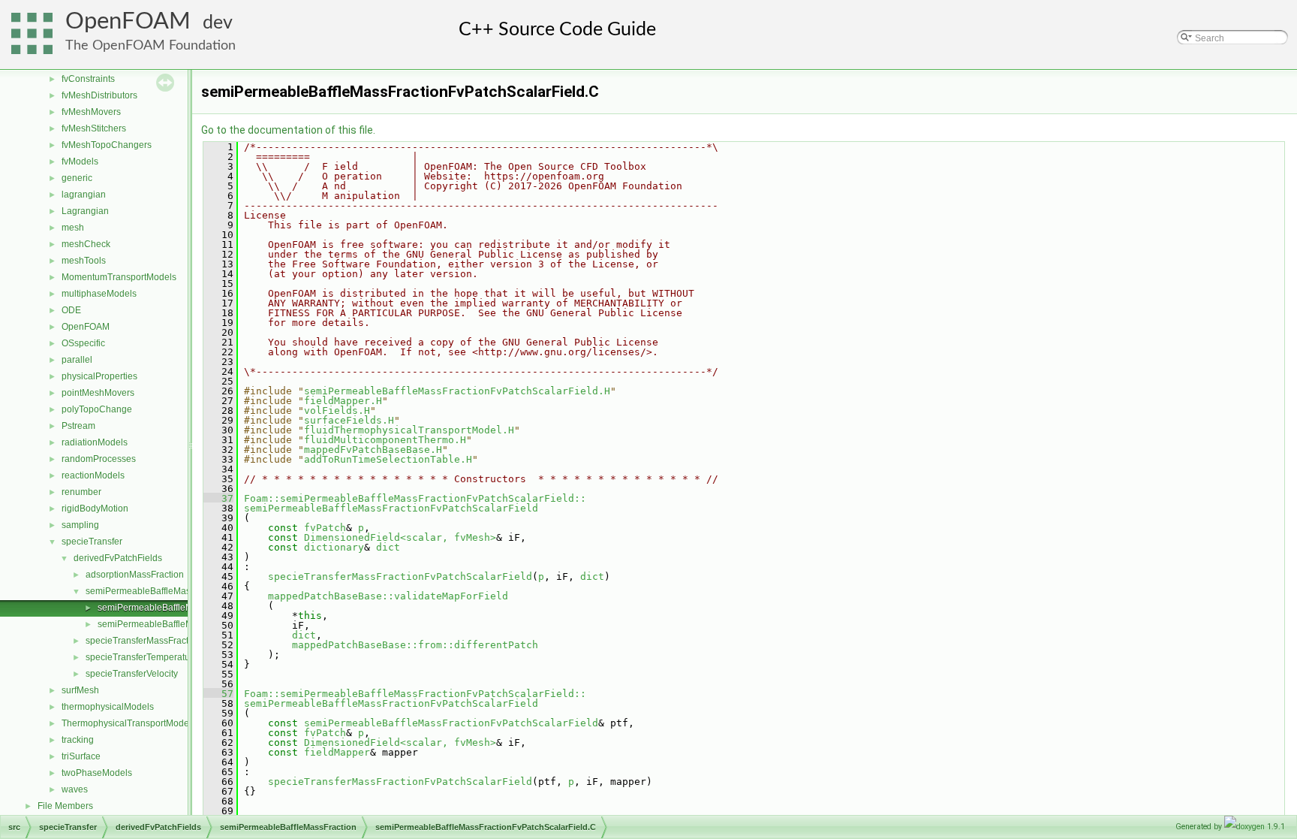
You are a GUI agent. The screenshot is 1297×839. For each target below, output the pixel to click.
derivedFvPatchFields (118, 558)
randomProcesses (99, 459)
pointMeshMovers (98, 393)
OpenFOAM (128, 21)
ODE (71, 310)
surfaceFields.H (349, 420)
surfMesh (80, 690)
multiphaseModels (99, 293)
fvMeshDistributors (99, 95)
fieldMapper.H (343, 400)
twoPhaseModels (97, 773)
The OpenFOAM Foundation (150, 45)
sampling (80, 525)
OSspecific (83, 343)
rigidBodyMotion (95, 508)
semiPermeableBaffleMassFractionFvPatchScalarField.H (457, 391)
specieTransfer (92, 541)
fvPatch (325, 527)
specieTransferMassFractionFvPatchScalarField (400, 576)
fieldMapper (337, 752)
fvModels (80, 161)
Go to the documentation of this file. (288, 130)
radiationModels (95, 442)
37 (218, 498)
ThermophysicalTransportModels (129, 723)
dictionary (334, 547)
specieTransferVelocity (132, 673)
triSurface (81, 756)
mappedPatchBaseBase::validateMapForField (388, 596)
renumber (81, 492)
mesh (73, 227)
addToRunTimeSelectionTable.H (388, 459)
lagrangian (84, 194)
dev (218, 23)
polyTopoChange (97, 409)
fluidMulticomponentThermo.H (385, 439)
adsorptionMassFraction (135, 574)
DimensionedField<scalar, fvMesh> (400, 537)
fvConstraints (88, 79)
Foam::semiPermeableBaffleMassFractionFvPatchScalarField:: (415, 498)
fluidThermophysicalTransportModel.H (409, 430)
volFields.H (337, 410)
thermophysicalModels (108, 707)
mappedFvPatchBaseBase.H (373, 449)
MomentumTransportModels (119, 277)
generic (77, 178)
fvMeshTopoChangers (107, 145)
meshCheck (86, 244)
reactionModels (93, 475)
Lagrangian (85, 211)
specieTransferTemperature (142, 657)
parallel (77, 360)
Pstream (78, 426)
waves (75, 789)
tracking (78, 740)
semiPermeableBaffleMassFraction (157, 591)
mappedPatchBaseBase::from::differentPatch (415, 644)
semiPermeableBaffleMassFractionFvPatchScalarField (391, 508)
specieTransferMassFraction (143, 640)
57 (218, 693)
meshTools (84, 260)
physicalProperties (99, 376)
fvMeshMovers (91, 112)
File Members (65, 806)
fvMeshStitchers (94, 128)
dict (388, 547)
